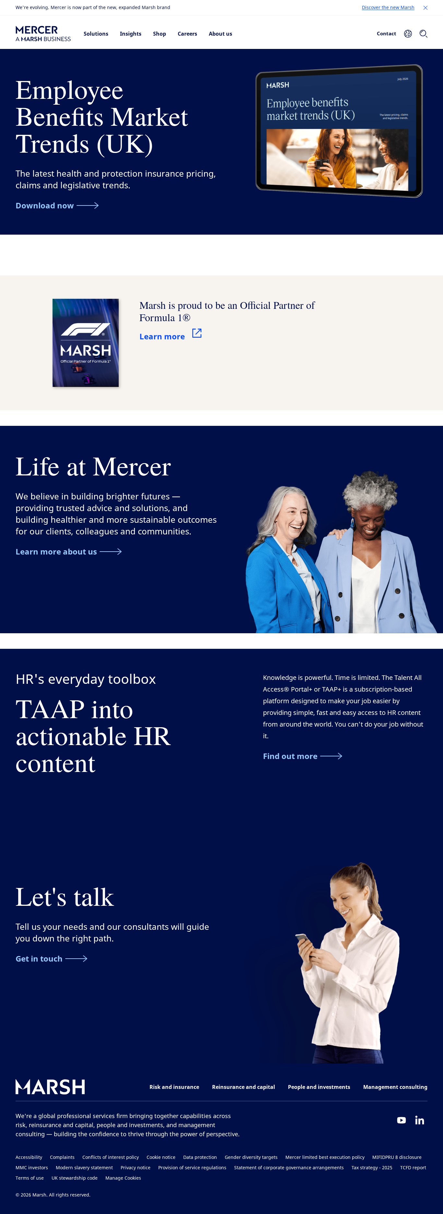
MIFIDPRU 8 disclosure (397, 1157)
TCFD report (413, 1167)
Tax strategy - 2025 (372, 1167)
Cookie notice (161, 1157)
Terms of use (30, 1178)
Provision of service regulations (192, 1167)
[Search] (423, 34)
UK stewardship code (75, 1178)
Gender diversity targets (251, 1157)
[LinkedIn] (419, 1120)
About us (220, 33)
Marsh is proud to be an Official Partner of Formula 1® (227, 311)
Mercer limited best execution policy (325, 1157)
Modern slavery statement (84, 1167)
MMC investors (32, 1167)
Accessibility (29, 1157)
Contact (386, 33)
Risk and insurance (174, 1087)
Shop (159, 33)
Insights (130, 33)
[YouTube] (401, 1120)
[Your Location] (408, 34)
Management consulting (395, 1087)
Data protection (200, 1157)
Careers (187, 33)
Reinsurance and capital (243, 1087)
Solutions (96, 33)
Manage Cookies (123, 1178)
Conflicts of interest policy (110, 1157)
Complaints (62, 1157)
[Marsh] (50, 1088)
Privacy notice (135, 1167)
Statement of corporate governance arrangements (289, 1167)
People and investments (319, 1087)
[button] (425, 8)
